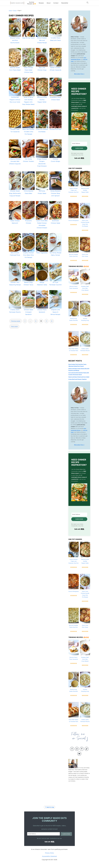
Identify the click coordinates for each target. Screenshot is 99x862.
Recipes (41, 3)
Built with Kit (79, 158)
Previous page (15, 321)
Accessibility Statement (49, 856)
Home (10, 10)
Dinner (14, 10)
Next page (14, 326)
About (49, 3)
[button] (79, 121)
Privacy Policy (49, 853)
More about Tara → (79, 73)
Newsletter (64, 3)
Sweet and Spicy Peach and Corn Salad (78, 376)
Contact (55, 3)
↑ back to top (49, 807)
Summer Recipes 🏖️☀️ (31, 3)
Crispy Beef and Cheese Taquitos (77, 379)
